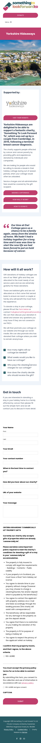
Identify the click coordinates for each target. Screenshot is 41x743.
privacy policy (28, 683)
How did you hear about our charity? (20, 482)
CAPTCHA (7, 692)
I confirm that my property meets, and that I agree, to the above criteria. (19, 649)
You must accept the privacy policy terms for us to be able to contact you (19, 671)
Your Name (9, 427)
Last (4, 439)
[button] (20, 351)
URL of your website (12, 492)
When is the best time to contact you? (18, 470)
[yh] (16, 96)
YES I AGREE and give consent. (16, 687)
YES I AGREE (10, 656)
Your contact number (14, 458)
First (4, 431)
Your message (10, 503)
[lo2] (20, 2)
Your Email (9, 449)
